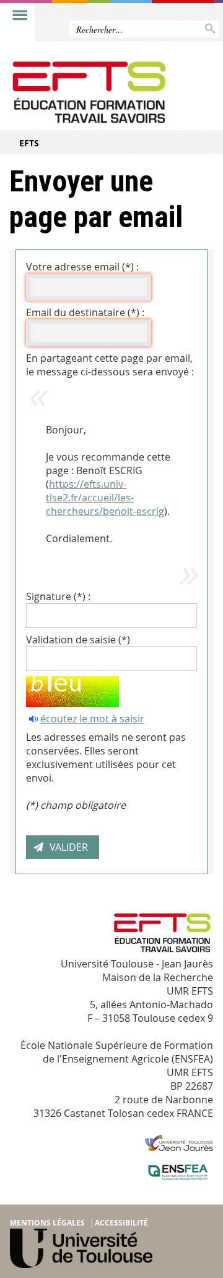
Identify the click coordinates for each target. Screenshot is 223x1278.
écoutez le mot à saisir (92, 718)
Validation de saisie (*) (78, 639)
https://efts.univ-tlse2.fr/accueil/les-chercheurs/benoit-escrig (105, 497)
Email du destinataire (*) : (85, 312)
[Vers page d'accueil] (89, 92)
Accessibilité (121, 1222)
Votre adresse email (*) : (82, 267)
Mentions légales (47, 1222)
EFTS (29, 143)
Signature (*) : (58, 596)
